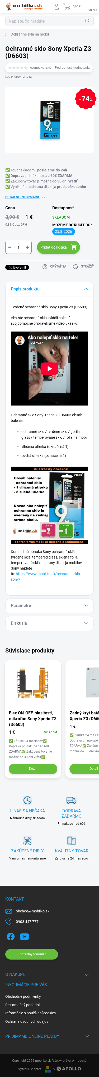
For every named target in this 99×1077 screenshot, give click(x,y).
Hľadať (87, 21)
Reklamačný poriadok (23, 1005)
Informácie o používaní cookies (30, 1013)
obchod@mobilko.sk (32, 911)
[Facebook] (10, 935)
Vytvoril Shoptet (29, 1069)
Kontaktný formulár (32, 954)
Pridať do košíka (53, 247)
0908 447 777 (27, 922)
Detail (33, 768)
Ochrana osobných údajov (26, 1021)
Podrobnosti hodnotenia (72, 68)
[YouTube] (24, 935)
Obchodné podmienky (23, 996)
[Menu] (92, 6)
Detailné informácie (22, 197)
